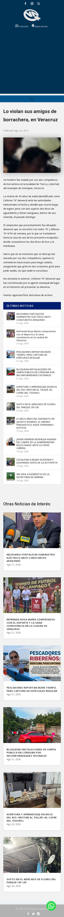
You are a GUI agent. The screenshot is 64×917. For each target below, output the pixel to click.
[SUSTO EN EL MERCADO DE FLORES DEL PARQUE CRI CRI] (11, 406)
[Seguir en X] (38, 3)
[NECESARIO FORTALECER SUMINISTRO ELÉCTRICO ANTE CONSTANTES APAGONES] (11, 316)
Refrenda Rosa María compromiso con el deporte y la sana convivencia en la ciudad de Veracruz (36, 336)
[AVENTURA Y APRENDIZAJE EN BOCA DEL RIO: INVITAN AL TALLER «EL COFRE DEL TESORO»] (11, 389)
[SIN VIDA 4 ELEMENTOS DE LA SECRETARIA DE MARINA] (11, 476)
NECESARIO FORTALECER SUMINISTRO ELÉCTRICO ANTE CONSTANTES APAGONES (33, 316)
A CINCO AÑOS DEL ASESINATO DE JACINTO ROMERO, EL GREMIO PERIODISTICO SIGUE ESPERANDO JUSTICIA (35, 423)
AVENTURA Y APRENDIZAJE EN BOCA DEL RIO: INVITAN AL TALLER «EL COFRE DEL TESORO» (36, 389)
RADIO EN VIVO (41, 26)
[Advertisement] (32, 62)
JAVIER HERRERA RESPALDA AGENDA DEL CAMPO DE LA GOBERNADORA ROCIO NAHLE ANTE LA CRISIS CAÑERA (36, 444)
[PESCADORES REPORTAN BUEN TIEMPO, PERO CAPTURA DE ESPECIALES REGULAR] (11, 354)
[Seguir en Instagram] (32, 3)
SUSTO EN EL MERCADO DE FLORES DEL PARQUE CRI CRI (35, 406)
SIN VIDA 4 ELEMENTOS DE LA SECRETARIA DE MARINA (32, 476)
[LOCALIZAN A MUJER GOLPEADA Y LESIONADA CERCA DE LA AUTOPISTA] (11, 462)
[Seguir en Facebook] (25, 3)
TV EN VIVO (23, 26)
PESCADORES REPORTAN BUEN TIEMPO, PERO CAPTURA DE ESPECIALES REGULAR (33, 354)
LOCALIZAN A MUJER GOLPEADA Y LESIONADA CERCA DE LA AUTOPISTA (36, 461)
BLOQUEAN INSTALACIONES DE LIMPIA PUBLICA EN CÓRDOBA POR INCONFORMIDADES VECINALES (35, 372)
